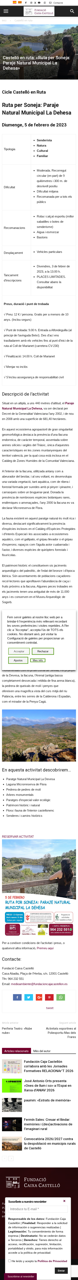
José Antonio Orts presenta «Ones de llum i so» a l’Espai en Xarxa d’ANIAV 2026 (47, 1085)
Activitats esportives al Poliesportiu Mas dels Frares (61, 1033)
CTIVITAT (27, 836)
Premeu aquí (45, 948)
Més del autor (42, 1051)
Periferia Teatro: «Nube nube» (17, 1031)
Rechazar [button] (42, 651)
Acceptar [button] (19, 651)
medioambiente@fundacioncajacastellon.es (39, 984)
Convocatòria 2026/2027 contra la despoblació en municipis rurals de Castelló (50, 1143)
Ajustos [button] (18, 660)
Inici (4, 20)
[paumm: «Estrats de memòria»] (12, 1105)
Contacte (58, 2)
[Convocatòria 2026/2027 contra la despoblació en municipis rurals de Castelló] (12, 1144)
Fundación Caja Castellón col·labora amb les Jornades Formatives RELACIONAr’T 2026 (48, 1066)
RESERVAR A (11, 836)
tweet (50, 1008)
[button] (72, 11)
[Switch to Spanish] (15, 2)
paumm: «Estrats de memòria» (47, 1100)
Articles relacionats (16, 1051)
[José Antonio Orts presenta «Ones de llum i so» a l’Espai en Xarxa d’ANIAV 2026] (12, 1086)
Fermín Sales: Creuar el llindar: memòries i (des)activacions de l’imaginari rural (48, 1124)
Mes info (38, 660)
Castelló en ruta (23, 20)
